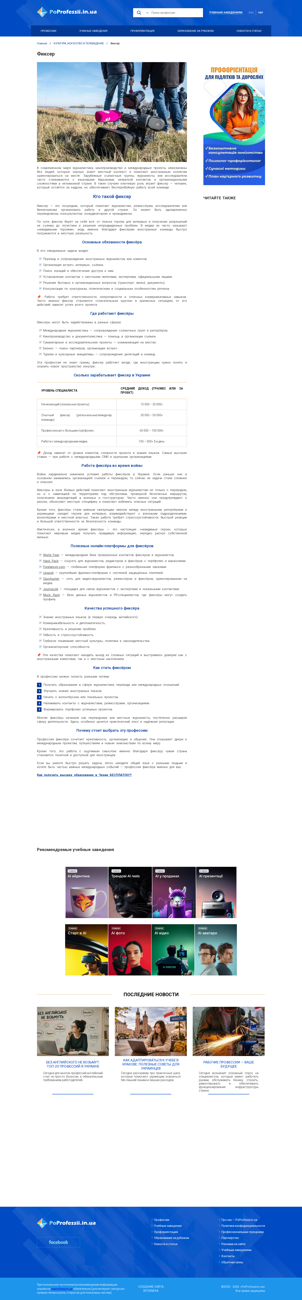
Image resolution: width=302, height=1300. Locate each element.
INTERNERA (151, 1290)
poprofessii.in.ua (62, 1288)
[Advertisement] (112, 810)
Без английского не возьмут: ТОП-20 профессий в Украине (73, 1064)
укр (260, 12)
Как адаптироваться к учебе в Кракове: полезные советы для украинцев (150, 1064)
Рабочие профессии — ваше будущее (228, 1064)
